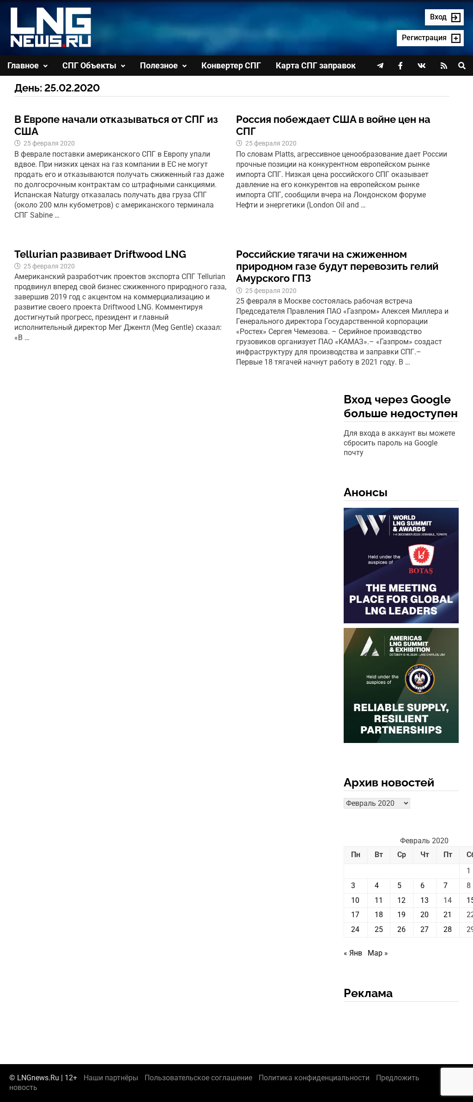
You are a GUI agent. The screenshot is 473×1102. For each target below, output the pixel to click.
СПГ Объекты (89, 65)
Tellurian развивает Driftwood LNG (100, 254)
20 (424, 914)
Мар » (378, 953)
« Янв (353, 953)
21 (447, 914)
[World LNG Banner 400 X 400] (401, 567)
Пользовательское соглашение (198, 1077)
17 (355, 914)
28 (447, 929)
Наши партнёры (111, 1077)
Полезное (159, 65)
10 (355, 900)
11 (379, 900)
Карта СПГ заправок (316, 65)
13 (424, 900)
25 (379, 929)
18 (379, 914)
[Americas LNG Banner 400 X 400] (401, 687)
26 (401, 929)
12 (401, 900)
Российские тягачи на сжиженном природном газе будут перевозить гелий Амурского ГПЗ (337, 266)
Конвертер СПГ (231, 65)
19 (401, 914)
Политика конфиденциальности (314, 1077)
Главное (23, 65)
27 (424, 929)
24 (355, 929)
